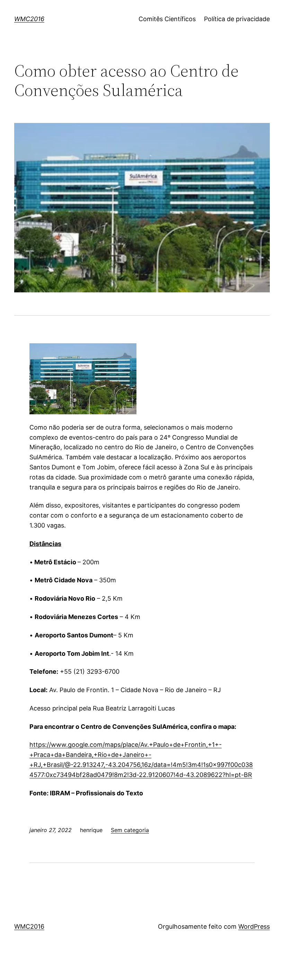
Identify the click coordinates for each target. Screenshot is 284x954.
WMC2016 (29, 19)
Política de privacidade (237, 19)
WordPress (254, 926)
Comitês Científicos (167, 19)
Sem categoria (130, 830)
